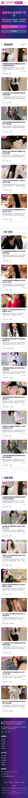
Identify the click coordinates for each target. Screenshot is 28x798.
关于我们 (5, 782)
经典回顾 (3, 744)
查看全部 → (24, 44)
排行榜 (2, 746)
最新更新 (3, 739)
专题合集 (3, 748)
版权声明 (17, 782)
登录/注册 (18, 3)
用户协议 (14, 785)
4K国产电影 (3, 755)
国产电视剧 (14, 31)
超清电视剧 (3, 758)
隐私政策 (23, 782)
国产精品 (3, 762)
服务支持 (11, 782)
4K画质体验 (3, 760)
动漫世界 (3, 764)
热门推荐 (3, 741)
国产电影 (15, 26)
